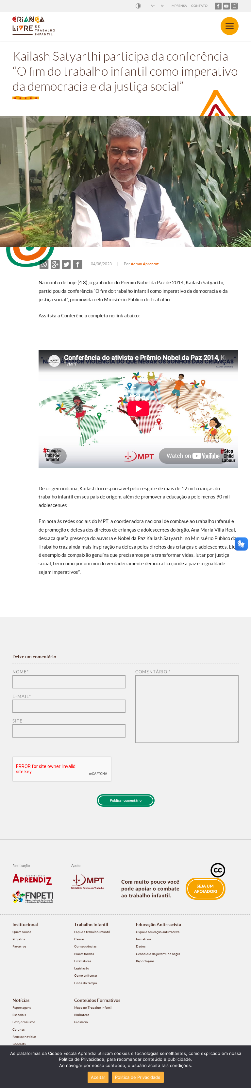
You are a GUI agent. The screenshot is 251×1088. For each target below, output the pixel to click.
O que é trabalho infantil (92, 932)
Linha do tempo (85, 983)
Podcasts (18, 1044)
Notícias (20, 1000)
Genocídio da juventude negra (158, 954)
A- (162, 6)
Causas (79, 939)
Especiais (19, 1015)
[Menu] (230, 26)
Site (17, 721)
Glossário (81, 1022)
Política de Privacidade (137, 1077)
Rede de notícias (24, 1037)
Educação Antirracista (158, 924)
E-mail (21, 696)
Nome (20, 671)
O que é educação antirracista (157, 932)
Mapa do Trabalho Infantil (93, 1007)
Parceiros (19, 946)
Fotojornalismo (23, 1022)
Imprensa (179, 6)
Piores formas (84, 954)
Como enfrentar (85, 975)
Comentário (153, 671)
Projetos (18, 939)
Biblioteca (81, 1015)
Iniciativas (143, 939)
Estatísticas (82, 961)
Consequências (85, 946)
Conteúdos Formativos (97, 1000)
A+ (153, 6)
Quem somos (21, 932)
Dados (140, 946)
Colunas (18, 1029)
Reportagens (145, 961)
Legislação (81, 968)
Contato (199, 6)
